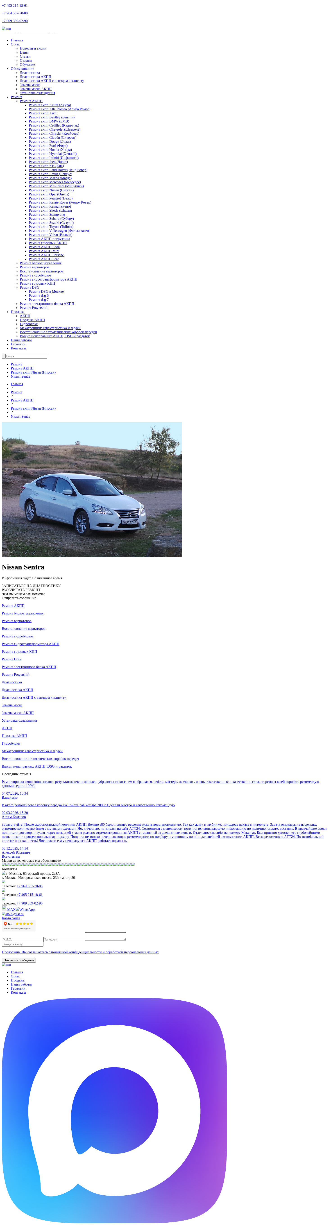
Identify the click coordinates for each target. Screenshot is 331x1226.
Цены (24, 52)
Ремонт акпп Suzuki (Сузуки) (51, 222)
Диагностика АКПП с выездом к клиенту (52, 81)
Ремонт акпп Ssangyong (47, 214)
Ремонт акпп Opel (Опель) (49, 194)
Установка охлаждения (37, 93)
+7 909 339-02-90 (15, 21)
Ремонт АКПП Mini (44, 251)
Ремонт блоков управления (40, 263)
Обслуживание (22, 68)
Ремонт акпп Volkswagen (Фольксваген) (59, 231)
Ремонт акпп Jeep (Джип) (48, 162)
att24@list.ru (14, 914)
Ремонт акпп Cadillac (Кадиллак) (54, 125)
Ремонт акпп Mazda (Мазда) (50, 178)
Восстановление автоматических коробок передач (58, 332)
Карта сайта (11, 918)
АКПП (25, 316)
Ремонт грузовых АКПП (48, 243)
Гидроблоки (29, 324)
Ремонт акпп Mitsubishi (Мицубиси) (56, 186)
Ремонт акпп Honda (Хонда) (50, 150)
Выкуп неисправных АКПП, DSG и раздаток (55, 336)
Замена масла (30, 85)
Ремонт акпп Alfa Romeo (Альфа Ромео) (59, 109)
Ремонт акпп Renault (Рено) (50, 206)
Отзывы (26, 60)
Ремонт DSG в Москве (46, 291)
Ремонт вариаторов (35, 267)
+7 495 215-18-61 (15, 5)
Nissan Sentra (20, 376)
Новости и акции (33, 48)
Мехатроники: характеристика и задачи (50, 328)
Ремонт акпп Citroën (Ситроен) (52, 137)
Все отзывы (11, 856)
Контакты (18, 348)
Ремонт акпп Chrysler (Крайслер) (54, 133)
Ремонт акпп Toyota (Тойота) (51, 227)
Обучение (27, 64)
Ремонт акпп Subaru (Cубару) (51, 218)
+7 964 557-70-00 (15, 13)
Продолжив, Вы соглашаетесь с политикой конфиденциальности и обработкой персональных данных (80, 952)
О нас (15, 44)
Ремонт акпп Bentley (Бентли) (52, 117)
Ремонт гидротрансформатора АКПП (48, 279)
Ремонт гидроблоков (36, 275)
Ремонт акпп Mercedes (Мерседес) (55, 182)
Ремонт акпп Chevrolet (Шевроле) (54, 129)
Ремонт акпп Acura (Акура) (50, 105)
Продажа (18, 312)
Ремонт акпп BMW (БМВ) (49, 121)
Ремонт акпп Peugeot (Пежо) (51, 198)
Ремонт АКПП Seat (44, 259)
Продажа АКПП (32, 320)
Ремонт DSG (29, 287)
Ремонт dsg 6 (39, 295)
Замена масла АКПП (36, 89)
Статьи (25, 56)
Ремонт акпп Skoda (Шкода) (50, 210)
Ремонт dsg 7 (39, 299)
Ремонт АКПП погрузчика (49, 239)
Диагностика (30, 73)
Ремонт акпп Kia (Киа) (46, 166)
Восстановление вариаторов (41, 271)
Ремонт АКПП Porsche (46, 255)
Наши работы (21, 340)
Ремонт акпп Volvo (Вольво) (50, 235)
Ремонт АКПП (31, 101)
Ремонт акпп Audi (43, 113)
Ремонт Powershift (33, 308)
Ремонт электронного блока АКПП (47, 304)
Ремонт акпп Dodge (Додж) (50, 141)
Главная (17, 40)
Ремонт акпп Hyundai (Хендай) (53, 154)
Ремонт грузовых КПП (37, 283)
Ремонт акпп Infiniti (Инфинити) (54, 158)
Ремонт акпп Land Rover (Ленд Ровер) (58, 170)
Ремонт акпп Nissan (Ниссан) (51, 190)
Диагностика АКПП (35, 77)
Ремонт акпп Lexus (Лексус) (50, 174)
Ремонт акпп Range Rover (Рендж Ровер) (60, 202)
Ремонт (16, 97)
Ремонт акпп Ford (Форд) (48, 145)
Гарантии (18, 344)
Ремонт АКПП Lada (44, 247)
